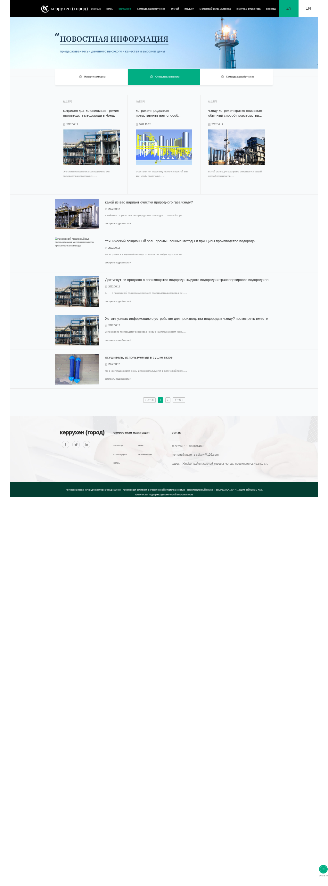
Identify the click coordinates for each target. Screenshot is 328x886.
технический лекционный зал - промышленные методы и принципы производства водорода (180, 241)
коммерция (120, 454)
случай (175, 8)
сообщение (125, 8)
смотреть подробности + (118, 223)
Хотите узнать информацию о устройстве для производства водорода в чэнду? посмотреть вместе (186, 318)
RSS (254, 490)
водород (271, 8)
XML (260, 490)
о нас (141, 445)
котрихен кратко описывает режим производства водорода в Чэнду (91, 113)
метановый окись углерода (215, 8)
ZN (288, 8)
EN (308, 8)
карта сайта (245, 490)
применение (145, 454)
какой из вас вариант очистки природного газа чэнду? (149, 202)
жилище (96, 8)
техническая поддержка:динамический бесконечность (164, 494)
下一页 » (179, 400)
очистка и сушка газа (248, 8)
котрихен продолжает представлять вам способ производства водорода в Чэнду (162, 113)
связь (109, 8)
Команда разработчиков (151, 8)
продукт (189, 8)
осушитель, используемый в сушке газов (139, 357)
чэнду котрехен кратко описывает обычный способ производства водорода (236, 113)
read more (70, 187)
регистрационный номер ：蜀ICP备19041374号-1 (213, 490)
